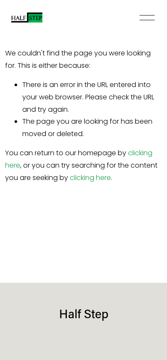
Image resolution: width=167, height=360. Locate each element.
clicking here (90, 178)
